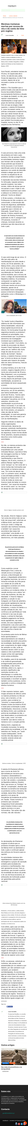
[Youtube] (12, 2)
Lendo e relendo (13, 16)
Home (4, 16)
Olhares (12, 1063)
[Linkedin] (18, 2)
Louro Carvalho (10, 35)
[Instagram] (15, 2)
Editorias (5, 1063)
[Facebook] (9, 2)
